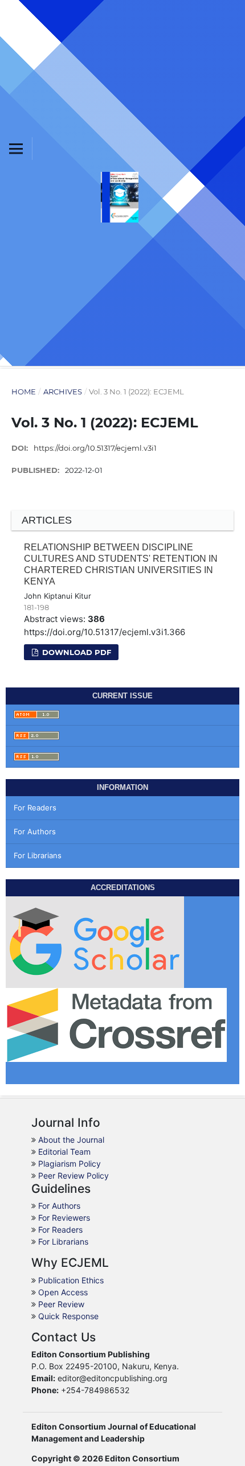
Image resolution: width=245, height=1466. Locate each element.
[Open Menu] (16, 148)
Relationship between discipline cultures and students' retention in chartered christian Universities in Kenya (121, 564)
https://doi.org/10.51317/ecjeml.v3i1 (95, 447)
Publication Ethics (71, 1280)
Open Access (63, 1292)
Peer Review (61, 1304)
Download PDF (75, 652)
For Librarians (38, 855)
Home (23, 391)
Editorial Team (64, 1151)
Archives (62, 391)
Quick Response (68, 1316)
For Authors (35, 831)
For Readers (35, 807)
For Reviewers (64, 1217)
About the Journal (71, 1139)
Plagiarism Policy (69, 1163)
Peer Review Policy (73, 1175)
